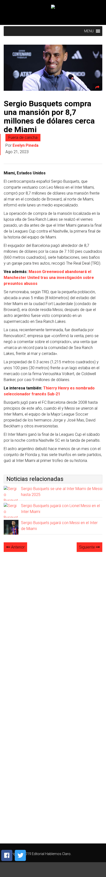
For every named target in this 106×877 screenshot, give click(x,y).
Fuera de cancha (22, 137)
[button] (89, 31)
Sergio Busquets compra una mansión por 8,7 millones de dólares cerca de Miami (49, 116)
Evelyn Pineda (25, 145)
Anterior (17, 547)
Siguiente (87, 547)
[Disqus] (53, 617)
